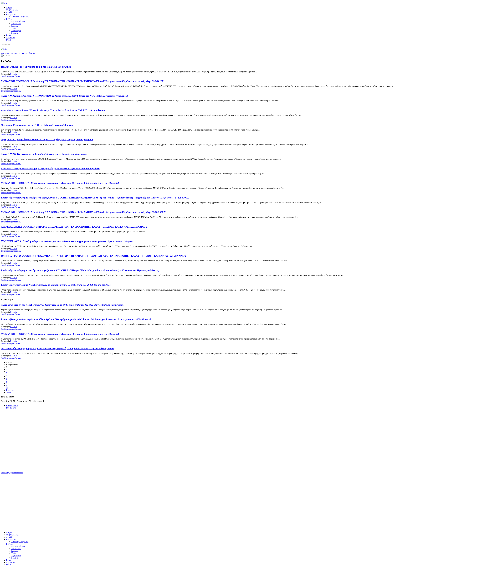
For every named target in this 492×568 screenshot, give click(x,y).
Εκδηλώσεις (11, 14)
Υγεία (13, 28)
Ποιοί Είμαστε (12, 405)
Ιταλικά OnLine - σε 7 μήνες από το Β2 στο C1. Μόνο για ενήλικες (36, 66)
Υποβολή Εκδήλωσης (20, 17)
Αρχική (9, 7)
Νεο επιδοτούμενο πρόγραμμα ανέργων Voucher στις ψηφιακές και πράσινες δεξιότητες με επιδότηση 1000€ (57, 348)
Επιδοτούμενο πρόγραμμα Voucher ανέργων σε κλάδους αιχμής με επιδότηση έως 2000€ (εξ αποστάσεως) (56, 284)
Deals (8, 40)
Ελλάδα (14, 33)
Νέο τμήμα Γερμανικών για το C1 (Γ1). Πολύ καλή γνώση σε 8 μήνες (37, 125)
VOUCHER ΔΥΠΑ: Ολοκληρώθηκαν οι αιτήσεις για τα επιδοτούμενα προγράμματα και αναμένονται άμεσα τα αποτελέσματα (67, 241)
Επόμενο (9, 390)
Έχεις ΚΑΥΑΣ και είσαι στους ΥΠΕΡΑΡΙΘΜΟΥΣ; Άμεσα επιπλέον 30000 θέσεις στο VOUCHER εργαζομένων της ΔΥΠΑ (64, 95)
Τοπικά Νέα (16, 24)
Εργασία (9, 35)
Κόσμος (14, 26)
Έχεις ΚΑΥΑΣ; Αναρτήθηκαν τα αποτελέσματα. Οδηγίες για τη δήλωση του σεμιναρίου (47, 139)
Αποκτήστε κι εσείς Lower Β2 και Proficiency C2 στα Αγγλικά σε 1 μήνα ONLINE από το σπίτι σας (53, 110)
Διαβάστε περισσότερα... (11, 76)
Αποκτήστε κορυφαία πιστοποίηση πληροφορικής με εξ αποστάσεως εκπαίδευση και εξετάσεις (50, 168)
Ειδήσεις (9, 19)
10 (7, 388)
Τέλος (8, 392)
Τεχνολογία (16, 30)
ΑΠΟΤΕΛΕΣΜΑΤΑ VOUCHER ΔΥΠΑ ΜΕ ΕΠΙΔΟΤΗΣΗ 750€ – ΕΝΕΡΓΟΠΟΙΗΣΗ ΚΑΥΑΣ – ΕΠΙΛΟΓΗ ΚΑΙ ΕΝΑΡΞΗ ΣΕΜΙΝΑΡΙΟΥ (74, 226)
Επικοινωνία (11, 408)
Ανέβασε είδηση (18, 21)
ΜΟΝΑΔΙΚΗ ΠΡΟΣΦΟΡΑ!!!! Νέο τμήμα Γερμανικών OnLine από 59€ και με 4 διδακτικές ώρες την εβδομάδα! (60, 334)
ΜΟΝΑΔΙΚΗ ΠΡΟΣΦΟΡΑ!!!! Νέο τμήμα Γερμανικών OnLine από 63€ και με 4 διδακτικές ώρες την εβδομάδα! (60, 183)
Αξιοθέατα (10, 37)
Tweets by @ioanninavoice (12, 473)
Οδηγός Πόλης (12, 10)
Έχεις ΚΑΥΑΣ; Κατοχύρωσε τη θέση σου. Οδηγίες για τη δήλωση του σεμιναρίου (44, 154)
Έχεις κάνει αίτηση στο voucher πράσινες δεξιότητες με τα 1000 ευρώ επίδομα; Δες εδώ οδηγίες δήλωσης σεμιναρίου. (62, 304)
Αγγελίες (9, 12)
